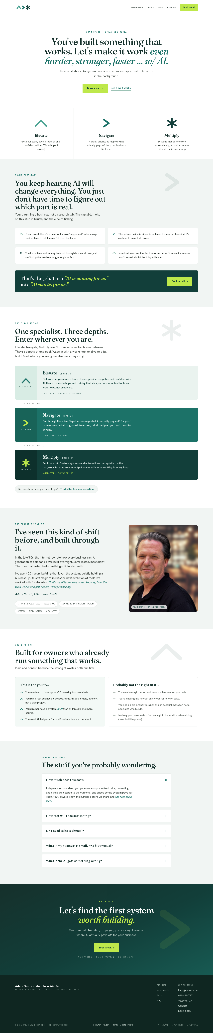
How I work (137, 7)
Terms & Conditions (123, 1025)
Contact (171, 7)
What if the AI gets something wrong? (106, 860)
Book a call (189, 7)
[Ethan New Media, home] (23, 7)
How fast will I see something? (106, 815)
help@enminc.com (188, 990)
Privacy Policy (101, 1025)
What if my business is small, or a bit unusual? (106, 845)
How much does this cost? (107, 780)
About (150, 7)
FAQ (160, 7)
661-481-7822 (186, 995)
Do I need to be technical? (106, 830)
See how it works (121, 88)
